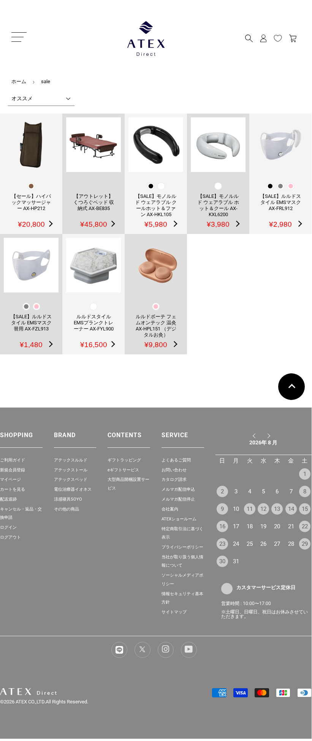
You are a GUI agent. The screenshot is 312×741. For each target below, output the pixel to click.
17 (236, 526)
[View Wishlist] (277, 38)
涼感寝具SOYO (68, 499)
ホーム (18, 81)
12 (263, 509)
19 (263, 526)
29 (305, 543)
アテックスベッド (70, 479)
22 (305, 526)
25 (250, 543)
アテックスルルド (70, 460)
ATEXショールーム (179, 519)
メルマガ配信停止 (178, 499)
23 (222, 543)
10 (236, 509)
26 (263, 543)
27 (277, 543)
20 (277, 526)
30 (222, 561)
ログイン (8, 527)
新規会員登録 (12, 470)
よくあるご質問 (176, 460)
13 (277, 509)
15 (305, 509)
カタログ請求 (174, 479)
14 (291, 509)
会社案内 (170, 509)
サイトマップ (174, 612)
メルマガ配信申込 (178, 489)
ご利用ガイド (12, 460)
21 (291, 526)
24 (236, 543)
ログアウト (10, 537)
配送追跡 (8, 499)
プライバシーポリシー (182, 547)
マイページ (10, 479)
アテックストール (70, 470)
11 (250, 509)
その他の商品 (66, 509)
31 (236, 561)
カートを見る (12, 489)
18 (250, 526)
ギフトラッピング (124, 460)
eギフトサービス (123, 470)
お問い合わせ (174, 470)
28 (291, 543)
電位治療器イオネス (73, 489)
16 (222, 526)
